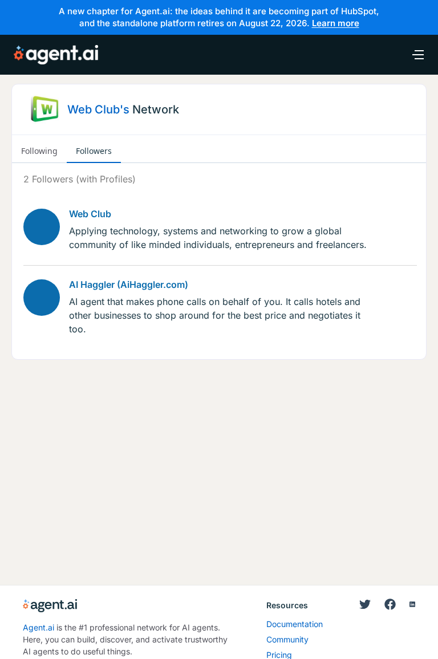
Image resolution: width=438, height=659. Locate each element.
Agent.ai (38, 627)
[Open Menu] (411, 54)
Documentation (294, 624)
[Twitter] (365, 605)
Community (287, 639)
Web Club (90, 213)
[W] (41, 227)
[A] (41, 297)
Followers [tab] (94, 150)
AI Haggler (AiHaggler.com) (128, 284)
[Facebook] (390, 605)
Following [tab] (39, 150)
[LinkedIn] (412, 604)
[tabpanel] (219, 254)
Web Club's (98, 109)
